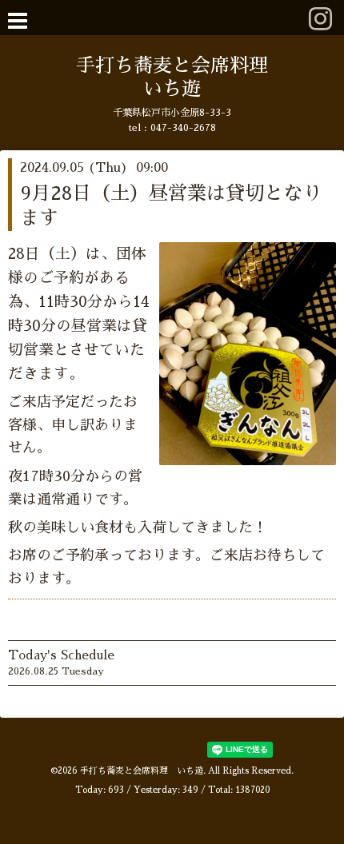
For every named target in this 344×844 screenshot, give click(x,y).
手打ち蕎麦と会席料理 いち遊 (141, 770)
